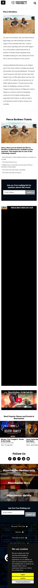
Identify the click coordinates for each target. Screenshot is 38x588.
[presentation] (2, 429)
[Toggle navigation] (3, 3)
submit (29, 192)
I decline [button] (22, 578)
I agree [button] (23, 574)
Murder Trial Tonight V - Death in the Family (12, 440)
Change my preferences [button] (23, 582)
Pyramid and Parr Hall (7, 442)
